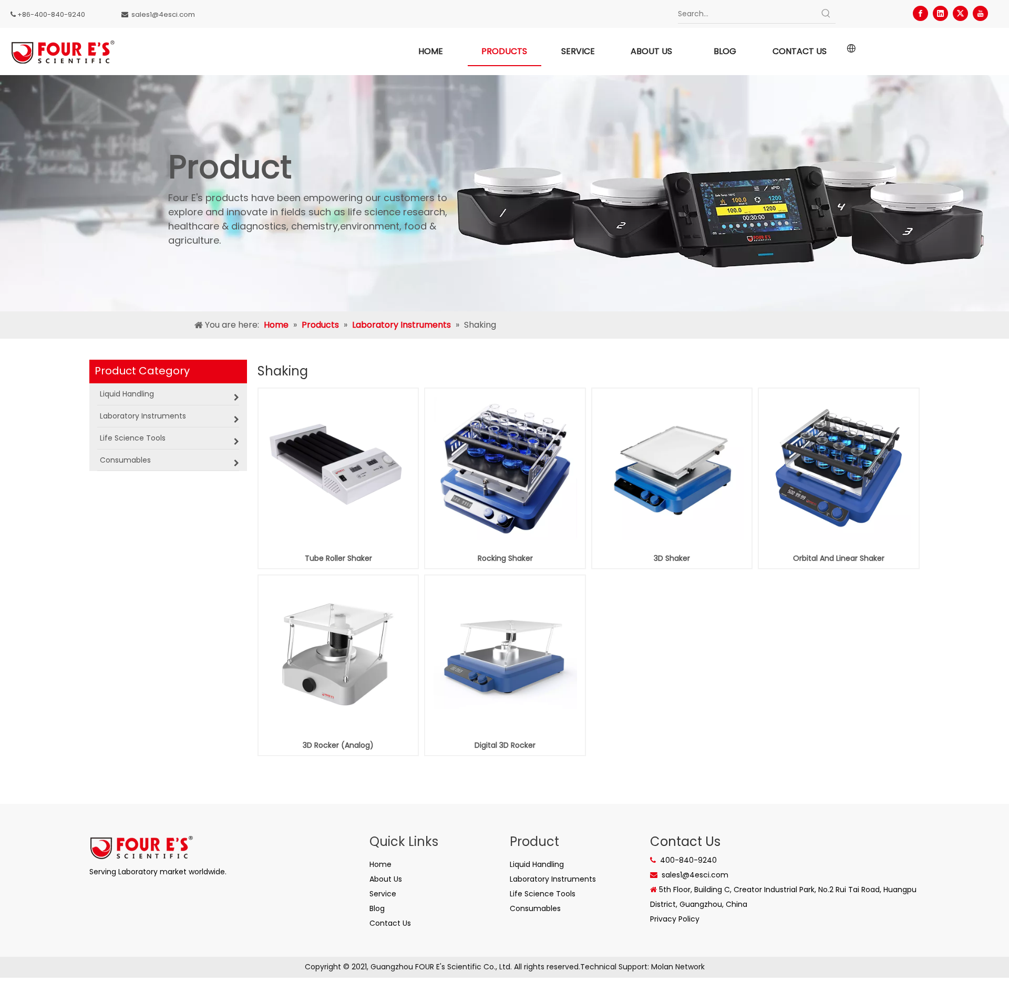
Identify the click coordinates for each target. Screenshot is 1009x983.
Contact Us (390, 923)
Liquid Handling (537, 864)
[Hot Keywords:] (826, 13)
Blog (377, 908)
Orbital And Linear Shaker (838, 558)
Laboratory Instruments (553, 879)
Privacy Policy (674, 919)
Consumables (535, 908)
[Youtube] (980, 13)
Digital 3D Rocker (505, 745)
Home (380, 864)
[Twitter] (960, 13)
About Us (385, 879)
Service (382, 893)
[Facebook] (920, 13)
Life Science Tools (542, 893)
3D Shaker (672, 558)
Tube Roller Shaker (338, 558)
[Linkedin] (940, 13)
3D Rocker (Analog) (338, 745)
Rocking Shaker (505, 558)
